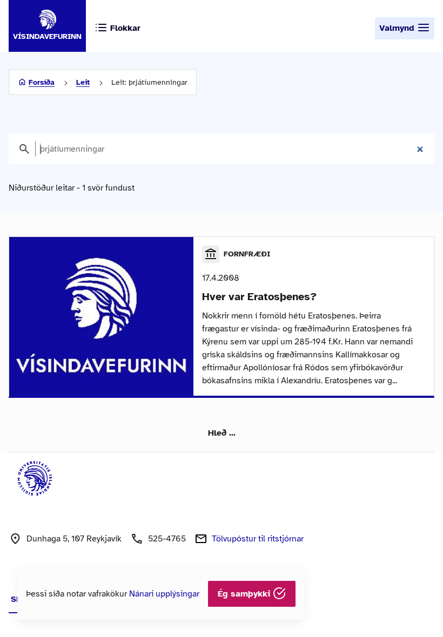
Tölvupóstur (258, 538)
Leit (83, 82)
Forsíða (42, 82)
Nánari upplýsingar (164, 593)
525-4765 (167, 538)
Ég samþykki (245, 593)
